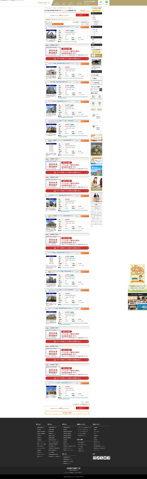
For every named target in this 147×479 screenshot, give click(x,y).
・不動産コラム (80, 448)
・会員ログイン (39, 452)
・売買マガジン (39, 456)
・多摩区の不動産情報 (40, 433)
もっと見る (96, 71)
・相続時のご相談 (51, 435)
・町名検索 (38, 437)
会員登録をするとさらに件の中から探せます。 (60, 15)
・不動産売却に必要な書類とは (54, 448)
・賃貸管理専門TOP (66, 457)
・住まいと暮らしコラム (82, 444)
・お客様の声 (95, 435)
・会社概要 (95, 427)
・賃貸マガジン (66, 444)
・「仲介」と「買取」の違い (53, 441)
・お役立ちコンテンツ (40, 454)
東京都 (94, 17)
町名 (94, 109)
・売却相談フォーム (52, 433)
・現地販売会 (39, 439)
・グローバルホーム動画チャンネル (84, 427)
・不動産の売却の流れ (52, 439)
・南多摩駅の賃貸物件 (67, 435)
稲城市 (95, 78)
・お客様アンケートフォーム (68, 450)
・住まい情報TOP (80, 442)
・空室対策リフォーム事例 (68, 461)
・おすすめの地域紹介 (81, 433)
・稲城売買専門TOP (40, 427)
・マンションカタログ (40, 448)
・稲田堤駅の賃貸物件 (67, 437)
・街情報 (94, 437)
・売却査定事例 (51, 431)
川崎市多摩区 (96, 82)
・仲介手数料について (52, 446)
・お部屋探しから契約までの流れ (69, 446)
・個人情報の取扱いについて (98, 446)
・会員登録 (38, 450)
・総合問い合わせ (96, 441)
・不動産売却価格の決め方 (53, 454)
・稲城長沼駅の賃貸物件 (67, 431)
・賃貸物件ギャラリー (67, 463)
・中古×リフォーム (40, 441)
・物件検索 (38, 429)
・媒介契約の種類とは (52, 450)
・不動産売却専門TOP (52, 427)
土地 (67, 19)
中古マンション (63, 19)
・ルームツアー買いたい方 (82, 429)
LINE (107, 4)
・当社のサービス (96, 444)
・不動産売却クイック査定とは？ (54, 456)
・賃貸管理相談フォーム (67, 459)
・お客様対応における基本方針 (99, 448)
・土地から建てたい (40, 446)
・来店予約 (95, 439)
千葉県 (94, 15)
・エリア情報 (80, 446)
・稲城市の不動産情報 (40, 431)
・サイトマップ (96, 450)
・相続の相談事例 (51, 437)
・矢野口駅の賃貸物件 (67, 433)
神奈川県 (94, 19)
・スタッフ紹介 (96, 431)
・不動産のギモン (80, 451)
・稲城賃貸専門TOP (66, 427)
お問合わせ (101, 4)
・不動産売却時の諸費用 (52, 444)
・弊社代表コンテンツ (81, 435)
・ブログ (94, 433)
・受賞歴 (94, 429)
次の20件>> (87, 24)
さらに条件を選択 (97, 49)
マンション (93, 105)
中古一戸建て (58, 19)
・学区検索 (38, 435)
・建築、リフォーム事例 (41, 444)
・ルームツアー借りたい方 (82, 431)
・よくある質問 (51, 452)
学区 (100, 109)
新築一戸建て (53, 19)
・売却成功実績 (51, 429)
